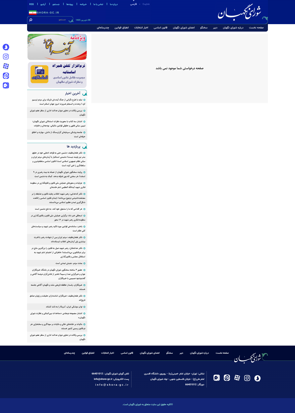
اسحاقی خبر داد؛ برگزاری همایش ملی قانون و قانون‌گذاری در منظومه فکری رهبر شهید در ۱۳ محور (58, 217)
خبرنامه (83, 4)
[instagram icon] (5, 57)
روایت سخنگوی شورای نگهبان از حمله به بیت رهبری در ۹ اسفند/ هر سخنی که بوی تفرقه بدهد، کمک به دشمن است (59, 174)
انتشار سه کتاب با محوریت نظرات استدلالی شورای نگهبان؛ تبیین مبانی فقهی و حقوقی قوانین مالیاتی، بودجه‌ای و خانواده (58, 123)
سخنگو (204, 28)
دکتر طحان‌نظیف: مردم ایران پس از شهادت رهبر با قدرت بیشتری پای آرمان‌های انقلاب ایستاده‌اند (59, 239)
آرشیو (43, 4)
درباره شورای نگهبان (233, 28)
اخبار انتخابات (141, 28)
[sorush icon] (5, 47)
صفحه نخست (256, 28)
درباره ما (114, 4)
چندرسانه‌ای (103, 28)
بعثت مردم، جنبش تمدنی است (69, 263)
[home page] (242, 11)
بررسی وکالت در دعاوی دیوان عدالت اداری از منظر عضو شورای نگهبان (57, 112)
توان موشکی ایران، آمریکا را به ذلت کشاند (64, 306)
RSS (31, 4)
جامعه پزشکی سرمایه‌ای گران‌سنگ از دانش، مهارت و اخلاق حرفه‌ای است (58, 134)
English (146, 4)
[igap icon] (5, 86)
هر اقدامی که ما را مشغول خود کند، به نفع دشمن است (58, 209)
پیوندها (69, 4)
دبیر (215, 28)
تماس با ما (98, 4)
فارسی (133, 4)
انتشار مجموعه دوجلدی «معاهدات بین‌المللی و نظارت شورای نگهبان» (57, 315)
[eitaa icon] (5, 76)
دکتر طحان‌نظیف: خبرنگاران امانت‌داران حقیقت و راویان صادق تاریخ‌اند (57, 298)
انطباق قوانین (122, 28)
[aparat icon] (5, 66)
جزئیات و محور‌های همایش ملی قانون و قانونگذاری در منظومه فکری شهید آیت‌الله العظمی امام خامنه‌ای (57, 185)
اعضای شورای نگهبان (184, 28)
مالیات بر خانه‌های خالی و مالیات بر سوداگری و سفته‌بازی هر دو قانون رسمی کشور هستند (57, 326)
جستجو (56, 4)
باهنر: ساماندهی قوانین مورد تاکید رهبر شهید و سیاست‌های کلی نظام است (58, 228)
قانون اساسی (160, 28)
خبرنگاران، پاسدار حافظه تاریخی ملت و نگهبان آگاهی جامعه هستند (58, 287)
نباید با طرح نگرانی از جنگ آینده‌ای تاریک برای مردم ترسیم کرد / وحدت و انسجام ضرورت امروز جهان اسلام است (58, 102)
